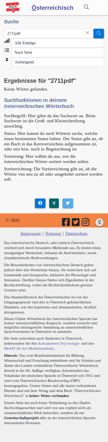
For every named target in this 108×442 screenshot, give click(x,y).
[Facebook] (66, 223)
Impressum (31, 233)
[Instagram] (86, 223)
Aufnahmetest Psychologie (59, 343)
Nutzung (53, 233)
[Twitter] (76, 223)
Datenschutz (76, 233)
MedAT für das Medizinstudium (29, 348)
